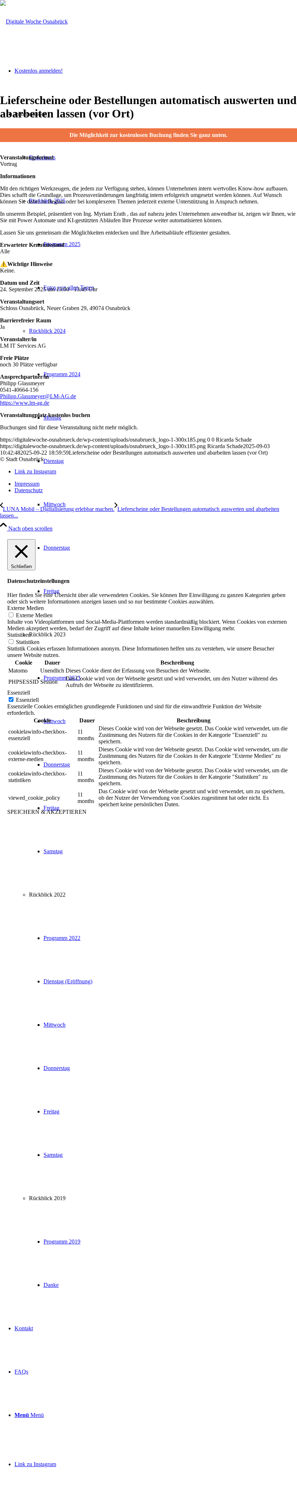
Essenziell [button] (18, 693)
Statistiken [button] (19, 635)
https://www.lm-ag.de (24, 403)
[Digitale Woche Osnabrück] (34, 21)
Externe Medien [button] (25, 608)
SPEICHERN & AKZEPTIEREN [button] (47, 812)
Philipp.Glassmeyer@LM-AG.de (38, 396)
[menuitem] (170, 504)
